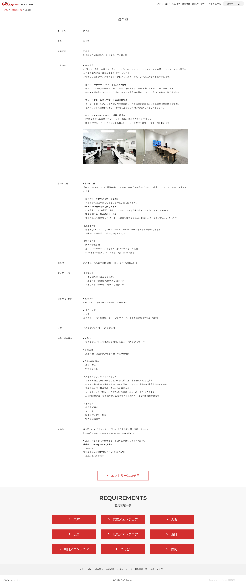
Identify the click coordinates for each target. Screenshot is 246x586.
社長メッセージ (199, 3)
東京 (77, 519)
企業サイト (232, 3)
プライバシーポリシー (12, 580)
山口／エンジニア (76, 549)
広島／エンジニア (125, 534)
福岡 (174, 549)
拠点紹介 (176, 3)
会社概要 (186, 3)
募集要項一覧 (214, 3)
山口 (174, 534)
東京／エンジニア (125, 519)
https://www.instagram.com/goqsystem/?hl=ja (109, 433)
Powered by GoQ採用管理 (222, 580)
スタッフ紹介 (163, 3)
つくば (125, 549)
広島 (77, 534)
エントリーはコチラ (125, 475)
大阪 (174, 519)
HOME (5, 10)
